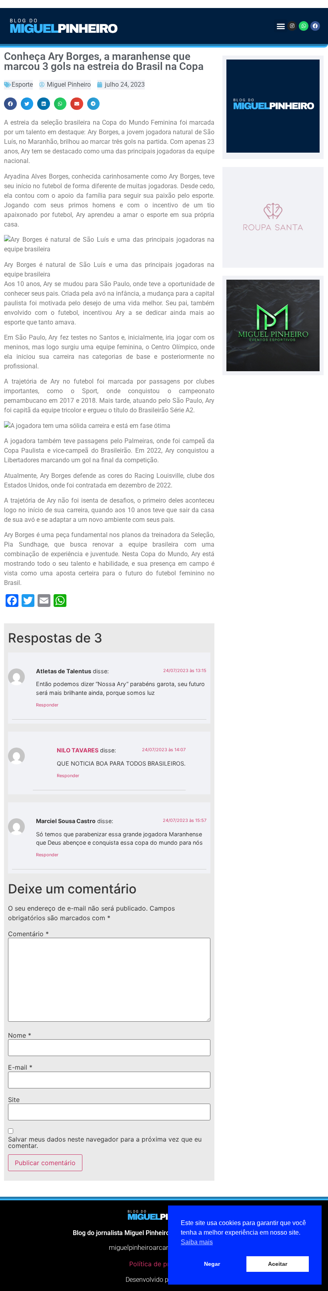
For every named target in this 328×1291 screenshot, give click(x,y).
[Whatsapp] (303, 26)
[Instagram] (292, 26)
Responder (47, 705)
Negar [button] (212, 1264)
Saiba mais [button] (197, 1242)
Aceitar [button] (277, 1264)
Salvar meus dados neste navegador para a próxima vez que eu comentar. (105, 1142)
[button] (280, 25)
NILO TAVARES (77, 750)
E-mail (20, 1067)
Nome (19, 1035)
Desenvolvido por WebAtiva (164, 1279)
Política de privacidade (164, 1264)
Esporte (22, 84)
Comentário (28, 934)
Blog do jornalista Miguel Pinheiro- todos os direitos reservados (164, 1233)
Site (14, 1099)
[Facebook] (315, 26)
